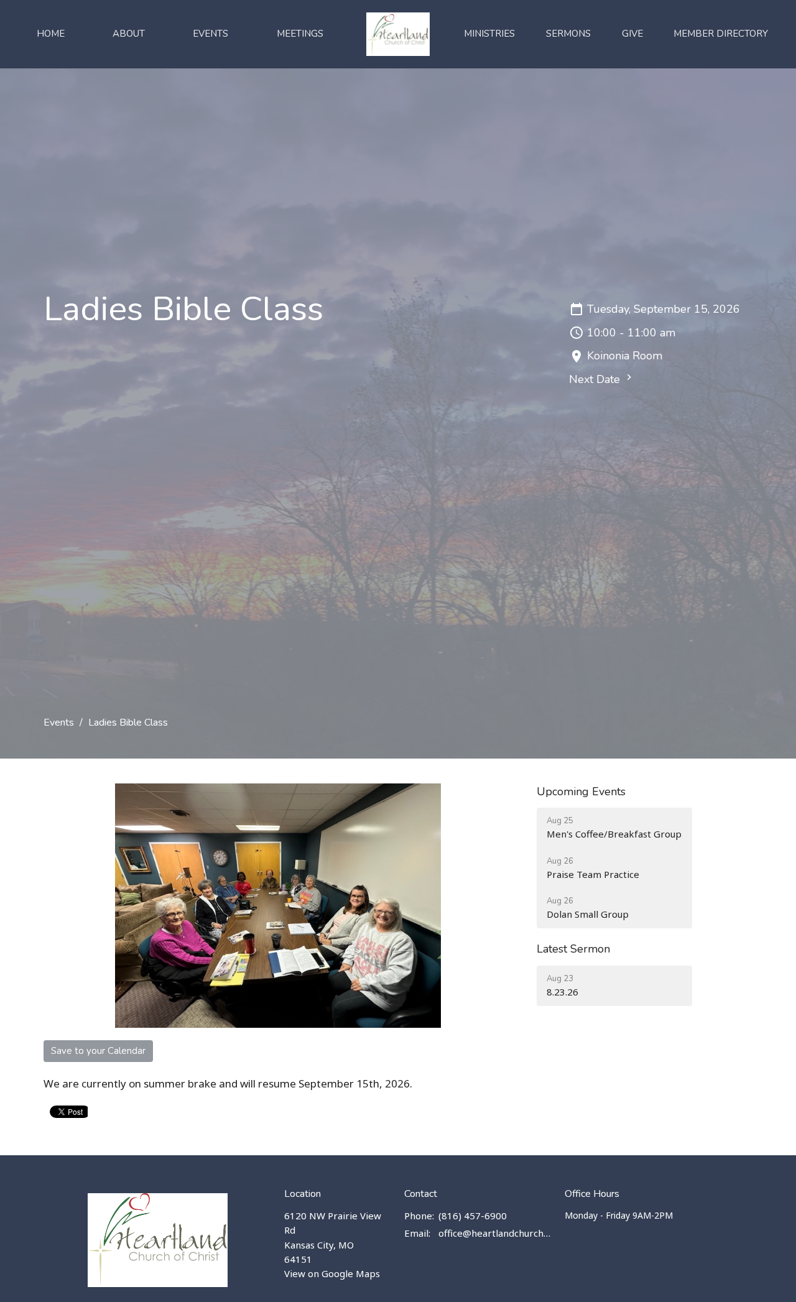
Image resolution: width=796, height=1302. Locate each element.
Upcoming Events (581, 791)
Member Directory (720, 33)
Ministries (489, 33)
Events (210, 33)
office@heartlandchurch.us (495, 1233)
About (129, 33)
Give (632, 33)
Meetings (300, 33)
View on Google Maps (332, 1273)
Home (51, 33)
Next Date (596, 379)
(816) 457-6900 (472, 1215)
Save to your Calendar (98, 1051)
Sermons (568, 33)
